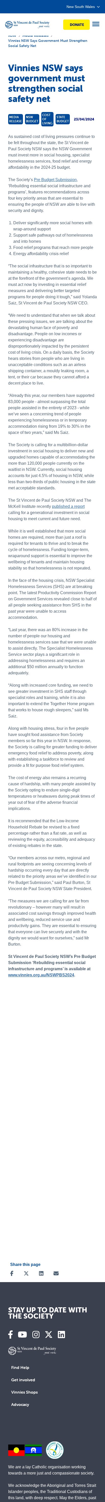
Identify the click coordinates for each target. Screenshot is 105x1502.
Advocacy (20, 1404)
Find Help (20, 1367)
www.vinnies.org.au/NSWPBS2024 (41, 975)
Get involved (23, 1379)
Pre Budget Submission (55, 180)
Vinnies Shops (24, 1392)
